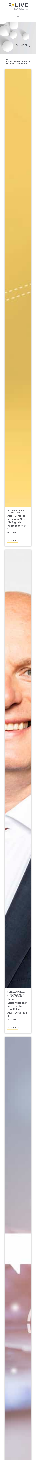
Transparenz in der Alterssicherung (15, 511)
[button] (18, 17)
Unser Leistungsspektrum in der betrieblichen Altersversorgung (17, 1007)
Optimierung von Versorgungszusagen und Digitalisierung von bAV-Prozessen (16, 993)
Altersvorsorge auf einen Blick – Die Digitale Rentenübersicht (17, 522)
